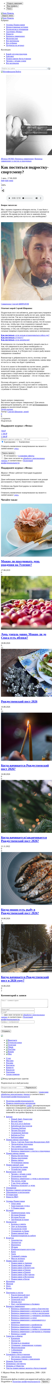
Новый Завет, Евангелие (21, 1119)
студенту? (12, 337)
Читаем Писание (18, 1130)
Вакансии (10, 1070)
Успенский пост (18, 1299)
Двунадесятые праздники (22, 1144)
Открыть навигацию (14, 3)
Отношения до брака (20, 1231)
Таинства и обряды (14, 1336)
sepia (11, 180)
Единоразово (9, 442)
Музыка (14, 1247)
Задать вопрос (7, 409)
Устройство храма (19, 1169)
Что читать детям (18, 1181)
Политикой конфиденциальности (17, 462)
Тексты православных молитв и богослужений (26, 1368)
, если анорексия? (15, 340)
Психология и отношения (17, 29)
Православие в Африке (21, 1265)
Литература (16, 1242)
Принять (45, 1382)
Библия (9, 1117)
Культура (10, 1238)
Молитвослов (12, 38)
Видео (8, 1288)
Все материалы (12, 41)
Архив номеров (13, 1074)
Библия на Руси (18, 1135)
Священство (16, 1352)
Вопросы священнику (15, 36)
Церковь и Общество (15, 1366)
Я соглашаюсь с (19, 456)
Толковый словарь (19, 1256)
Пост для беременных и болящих (25, 1304)
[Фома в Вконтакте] (11, 1040)
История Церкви (18, 1215)
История (9, 1210)
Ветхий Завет (17, 1121)
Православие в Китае (20, 1279)
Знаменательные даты (20, 1213)
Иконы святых (17, 1160)
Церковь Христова (14, 1361)
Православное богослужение (18, 59)
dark (7, 180)
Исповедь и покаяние (20, 1343)
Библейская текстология (21, 1126)
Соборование (17, 1350)
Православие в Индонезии (22, 1277)
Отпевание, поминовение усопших (26, 1345)
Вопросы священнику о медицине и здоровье (30, 1331)
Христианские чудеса (20, 1206)
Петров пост (16, 1302)
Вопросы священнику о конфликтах (26, 1325)
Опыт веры (16, 1203)
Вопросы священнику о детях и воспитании (30, 1178)
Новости (10, 34)
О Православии (18, 1208)
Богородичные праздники (22, 1149)
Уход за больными (19, 1226)
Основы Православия (15, 25)
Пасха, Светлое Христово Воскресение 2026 (30, 1142)
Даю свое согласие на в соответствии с (23, 460)
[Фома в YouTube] (10, 1049)
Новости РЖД (12, 1197)
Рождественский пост (20, 1295)
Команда (10, 1067)
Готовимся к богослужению (18, 1354)
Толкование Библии (19, 1133)
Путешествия (12, 1195)
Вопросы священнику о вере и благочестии (30, 1309)
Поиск (9, 9)
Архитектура (16, 1240)
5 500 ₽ (4, 436)
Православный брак (19, 1233)
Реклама (9, 1063)
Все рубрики (11, 43)
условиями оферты (26, 456)
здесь (16, 448)
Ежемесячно (24, 442)
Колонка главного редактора (18, 1190)
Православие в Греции (21, 1270)
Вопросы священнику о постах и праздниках (21, 160)
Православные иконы (15, 1153)
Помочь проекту (8, 453)
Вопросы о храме (18, 1334)
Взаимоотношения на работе (23, 1235)
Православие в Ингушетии (22, 1274)
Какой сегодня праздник (16, 54)
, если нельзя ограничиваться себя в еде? (25, 335)
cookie (29, 1105)
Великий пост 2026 (19, 1297)
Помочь (10, 13)
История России (18, 1217)
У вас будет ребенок (19, 1183)
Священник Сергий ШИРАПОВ (15, 304)
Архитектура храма (19, 1167)
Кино (13, 1252)
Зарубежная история (20, 1219)
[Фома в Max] (9, 1054)
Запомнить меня (11, 1027)
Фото (8, 1286)
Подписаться (31, 1088)
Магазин (10, 1061)
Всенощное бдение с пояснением (25, 1359)
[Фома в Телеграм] (11, 1045)
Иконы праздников (19, 1158)
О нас (8, 1058)
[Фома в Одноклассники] (14, 1042)
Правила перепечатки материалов (20, 1103)
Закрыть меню (7, 16)
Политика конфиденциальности (20, 1101)
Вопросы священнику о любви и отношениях (30, 1329)
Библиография (17, 1137)
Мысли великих (18, 1258)
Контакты (10, 1065)
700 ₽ (3, 431)
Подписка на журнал (15, 45)
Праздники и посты (14, 1292)
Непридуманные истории (17, 27)
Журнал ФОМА (8, 159)
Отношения (11, 1188)
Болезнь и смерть (18, 1224)
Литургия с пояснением (21, 1357)
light (3, 180)
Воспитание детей (14, 1172)
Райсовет (10, 56)
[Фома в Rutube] (10, 1052)
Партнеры (10, 1072)
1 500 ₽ (4, 434)
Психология (11, 1222)
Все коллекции (12, 63)
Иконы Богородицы (19, 1156)
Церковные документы (16, 1363)
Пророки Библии (18, 1128)
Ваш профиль (12, 6)
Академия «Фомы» (14, 32)
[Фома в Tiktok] (9, 1047)
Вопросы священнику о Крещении (26, 1327)
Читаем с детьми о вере (16, 61)
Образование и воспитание (18, 1192)
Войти (18, 71)
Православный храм (15, 1165)
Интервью (10, 1281)
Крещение (15, 1338)
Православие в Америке (21, 1263)
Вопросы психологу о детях (23, 1185)
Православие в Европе (21, 1272)
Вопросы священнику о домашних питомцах (30, 1315)
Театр (13, 1254)
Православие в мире (15, 1261)
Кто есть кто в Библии (20, 1123)
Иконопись (16, 1245)
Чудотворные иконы (20, 1162)
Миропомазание (18, 1347)
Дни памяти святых (19, 1146)
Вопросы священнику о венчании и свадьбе (30, 1311)
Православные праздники (17, 1140)
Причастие (15, 1341)
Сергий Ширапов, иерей (18, 412)
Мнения (9, 1284)
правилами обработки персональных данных (24, 1093)
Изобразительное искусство (23, 1249)
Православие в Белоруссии (22, 1268)
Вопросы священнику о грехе (24, 1318)
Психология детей (19, 1176)
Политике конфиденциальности (26, 1381)
